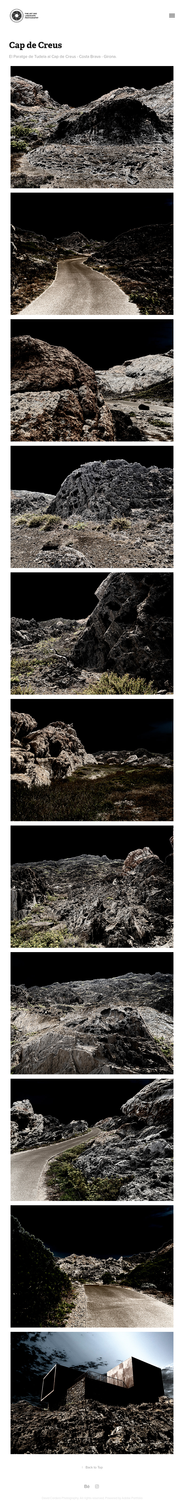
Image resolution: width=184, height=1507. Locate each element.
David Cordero (52, 1498)
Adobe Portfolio (132, 1498)
